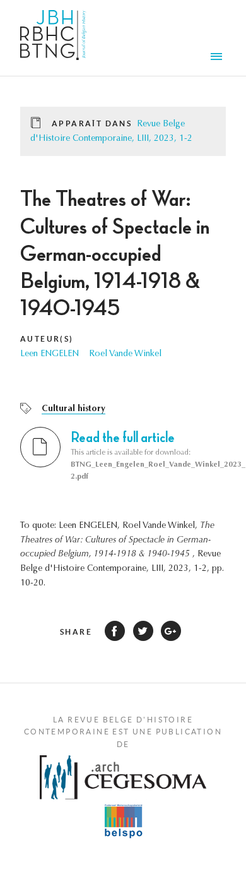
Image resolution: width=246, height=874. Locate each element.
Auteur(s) (47, 339)
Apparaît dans (92, 123)
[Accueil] (53, 38)
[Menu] (218, 58)
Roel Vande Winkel (125, 354)
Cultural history (73, 409)
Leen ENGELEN (49, 354)
